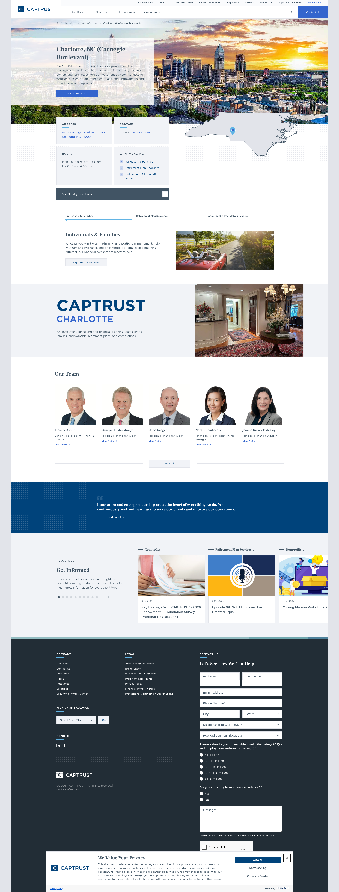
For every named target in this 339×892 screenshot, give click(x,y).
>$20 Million (213, 779)
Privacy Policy (56, 888)
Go (104, 720)
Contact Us (313, 12)
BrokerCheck (133, 669)
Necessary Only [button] (257, 868)
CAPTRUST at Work (209, 2)
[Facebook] (64, 745)
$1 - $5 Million (214, 761)
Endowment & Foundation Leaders (142, 176)
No (207, 799)
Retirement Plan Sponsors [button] (152, 216)
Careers (249, 2)
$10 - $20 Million (216, 773)
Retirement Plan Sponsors (142, 168)
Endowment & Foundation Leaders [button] (227, 216)
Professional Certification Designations (149, 694)
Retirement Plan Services (233, 550)
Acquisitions (233, 2)
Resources (150, 12)
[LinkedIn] (58, 745)
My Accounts (314, 2)
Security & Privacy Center (72, 693)
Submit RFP (266, 2)
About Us (101, 12)
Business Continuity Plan (140, 673)
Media (60, 678)
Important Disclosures (290, 2)
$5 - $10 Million (215, 767)
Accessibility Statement (139, 663)
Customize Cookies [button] (257, 876)
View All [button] (169, 463)
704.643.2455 (140, 132)
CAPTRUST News (184, 2)
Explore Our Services (86, 262)
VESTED (164, 2)
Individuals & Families (139, 161)
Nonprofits (152, 550)
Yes (207, 793)
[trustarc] (282, 888)
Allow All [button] (257, 860)
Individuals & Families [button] (79, 216)
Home (57, 23)
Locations (125, 12)
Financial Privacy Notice (140, 688)
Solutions (77, 12)
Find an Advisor (145, 2)
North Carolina (89, 23)
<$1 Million (212, 755)
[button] (287, 858)
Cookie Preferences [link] (67, 789)
